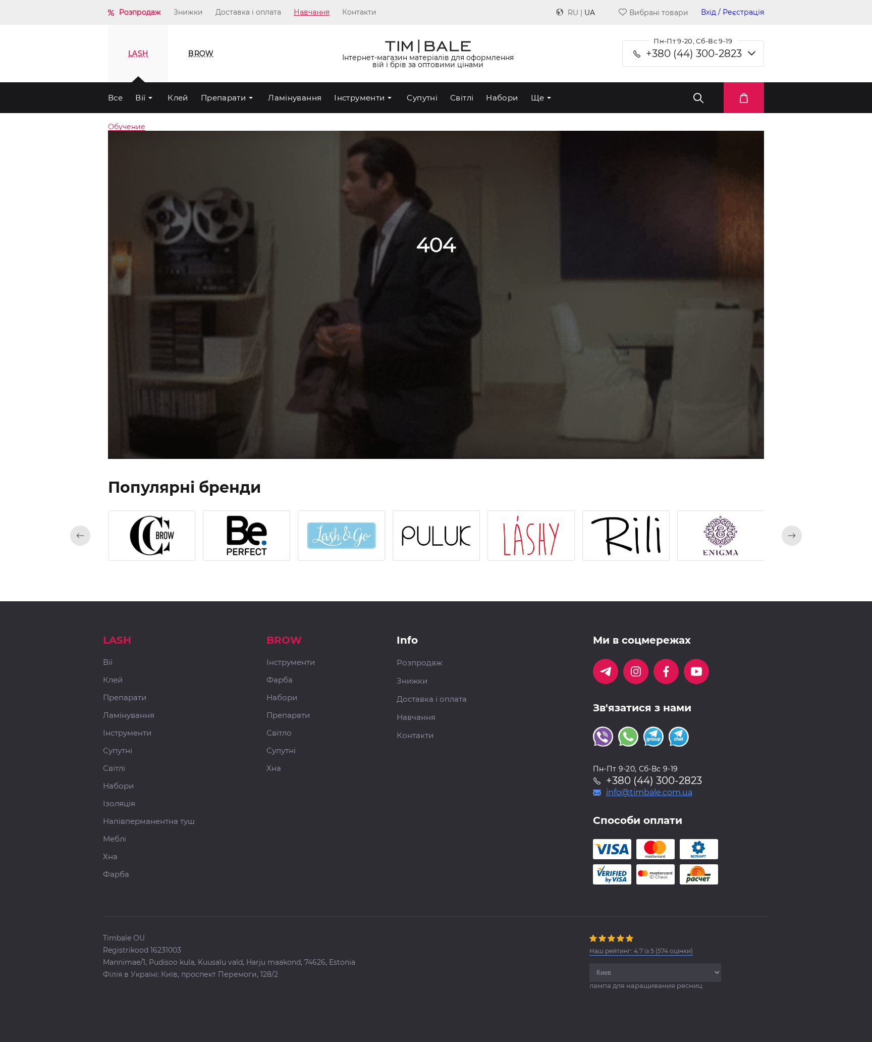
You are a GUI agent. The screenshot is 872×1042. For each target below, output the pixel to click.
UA (589, 12)
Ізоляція (119, 804)
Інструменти (359, 97)
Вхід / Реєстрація (732, 12)
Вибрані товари (658, 12)
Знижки (188, 12)
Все (115, 97)
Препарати (223, 97)
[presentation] (80, 536)
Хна (110, 857)
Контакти (359, 12)
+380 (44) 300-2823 (694, 53)
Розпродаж (140, 12)
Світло (279, 733)
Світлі (461, 97)
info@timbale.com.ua (649, 793)
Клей (178, 97)
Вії (140, 97)
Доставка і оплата (248, 12)
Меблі (114, 839)
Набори (502, 97)
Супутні (422, 97)
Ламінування (294, 97)
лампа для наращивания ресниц (645, 985)
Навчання (312, 12)
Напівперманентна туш (149, 821)
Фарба (116, 874)
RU (573, 12)
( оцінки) (641, 951)
